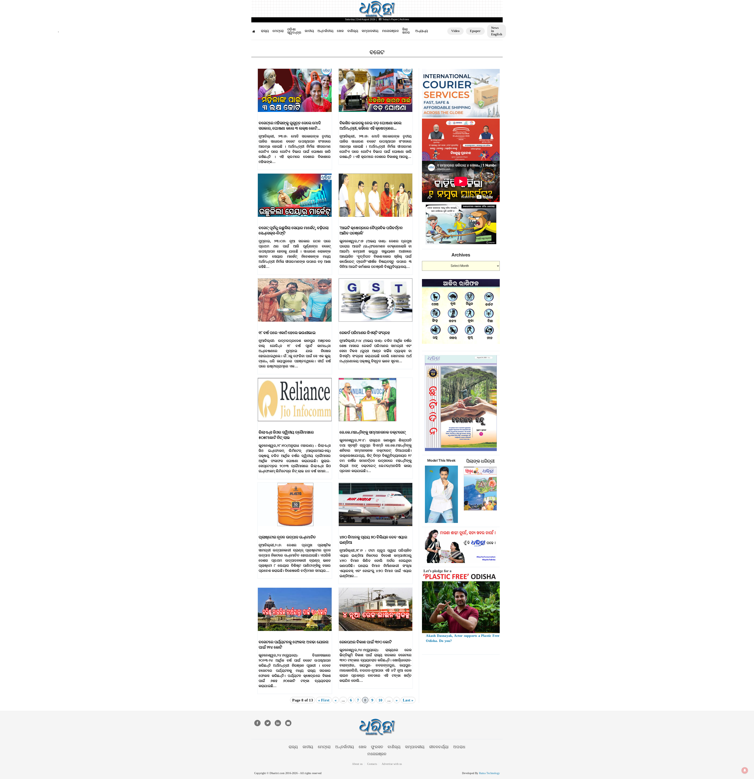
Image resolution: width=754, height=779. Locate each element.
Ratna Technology (489, 773)
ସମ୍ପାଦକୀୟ (370, 31)
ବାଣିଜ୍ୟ (352, 31)
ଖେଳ (340, 31)
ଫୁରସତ (377, 747)
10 (380, 700)
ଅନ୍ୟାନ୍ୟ (421, 31)
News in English (496, 31)
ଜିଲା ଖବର (406, 31)
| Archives (403, 19)
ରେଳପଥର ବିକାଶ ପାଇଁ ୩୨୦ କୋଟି (365, 642)
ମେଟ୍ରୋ (278, 31)
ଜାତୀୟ (309, 31)
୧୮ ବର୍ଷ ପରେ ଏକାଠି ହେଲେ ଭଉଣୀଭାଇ (287, 332)
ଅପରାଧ (459, 747)
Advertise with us (392, 764)
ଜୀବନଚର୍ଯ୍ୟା (439, 747)
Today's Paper (390, 19)
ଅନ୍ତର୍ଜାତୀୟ (325, 31)
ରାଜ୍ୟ (265, 31)
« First (323, 700)
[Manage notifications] (745, 770)
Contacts (372, 764)
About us (357, 764)
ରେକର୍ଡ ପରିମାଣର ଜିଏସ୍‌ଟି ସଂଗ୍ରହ (364, 332)
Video (455, 31)
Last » (408, 700)
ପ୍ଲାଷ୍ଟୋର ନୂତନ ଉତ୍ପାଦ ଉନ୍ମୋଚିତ (287, 537)
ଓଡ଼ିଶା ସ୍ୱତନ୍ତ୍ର (294, 31)
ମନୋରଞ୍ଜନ (390, 31)
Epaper (475, 31)
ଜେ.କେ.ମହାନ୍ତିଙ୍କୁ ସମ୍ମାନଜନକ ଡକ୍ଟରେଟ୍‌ (372, 432)
